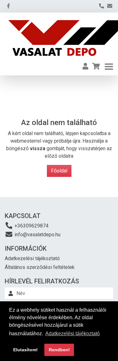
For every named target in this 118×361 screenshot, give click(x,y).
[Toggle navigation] (109, 66)
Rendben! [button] (59, 349)
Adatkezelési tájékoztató (32, 258)
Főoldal (59, 171)
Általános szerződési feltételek (40, 267)
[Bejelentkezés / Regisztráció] (85, 66)
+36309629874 (30, 226)
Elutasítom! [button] (25, 349)
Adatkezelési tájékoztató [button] (72, 333)
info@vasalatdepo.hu (36, 235)
